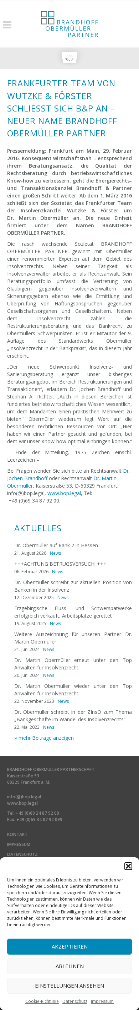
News (55, 553)
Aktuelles (38, 528)
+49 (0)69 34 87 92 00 (37, 813)
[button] (128, 866)
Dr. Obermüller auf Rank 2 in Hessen (56, 545)
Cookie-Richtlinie (42, 1001)
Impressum (102, 1001)
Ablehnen (70, 966)
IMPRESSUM (18, 844)
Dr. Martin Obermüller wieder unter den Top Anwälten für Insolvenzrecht (73, 690)
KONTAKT (17, 834)
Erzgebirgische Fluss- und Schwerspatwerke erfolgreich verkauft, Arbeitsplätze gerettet (73, 612)
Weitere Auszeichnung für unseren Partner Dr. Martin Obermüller (73, 638)
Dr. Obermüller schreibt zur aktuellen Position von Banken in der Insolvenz (73, 586)
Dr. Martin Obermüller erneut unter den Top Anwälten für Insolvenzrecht (73, 664)
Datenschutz (74, 1001)
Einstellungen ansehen (69, 985)
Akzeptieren (70, 946)
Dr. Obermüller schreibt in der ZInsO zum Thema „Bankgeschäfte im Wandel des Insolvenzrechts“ (73, 715)
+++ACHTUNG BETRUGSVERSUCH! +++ (60, 563)
